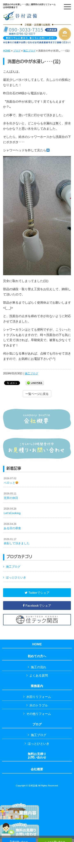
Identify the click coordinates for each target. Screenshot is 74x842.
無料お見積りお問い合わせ (37, 755)
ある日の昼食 (12, 526)
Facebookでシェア (38, 605)
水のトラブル (38, 705)
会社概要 (37, 769)
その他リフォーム (38, 713)
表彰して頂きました (17, 541)
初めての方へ (37, 656)
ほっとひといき (16, 577)
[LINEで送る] (35, 382)
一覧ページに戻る (37, 393)
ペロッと (10, 480)
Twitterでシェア (39, 592)
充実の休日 (11, 496)
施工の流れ (38, 667)
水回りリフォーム (38, 696)
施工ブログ (29, 50)
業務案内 (37, 686)
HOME (6, 50)
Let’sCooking (12, 511)
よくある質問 (38, 675)
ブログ (17, 50)
